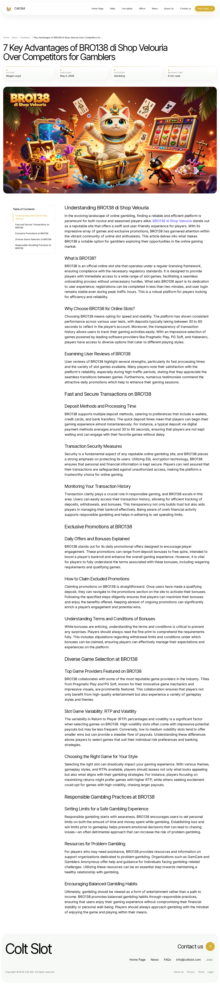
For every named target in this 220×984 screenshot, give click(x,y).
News (15, 37)
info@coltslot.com (188, 959)
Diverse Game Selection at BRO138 (33, 239)
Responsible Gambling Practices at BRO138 (33, 246)
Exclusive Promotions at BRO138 (31, 233)
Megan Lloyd (13, 76)
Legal (210, 971)
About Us (179, 971)
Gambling (25, 37)
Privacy (191, 971)
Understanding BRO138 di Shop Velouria (31, 217)
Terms (201, 971)
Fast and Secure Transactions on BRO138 (32, 226)
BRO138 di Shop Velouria (172, 221)
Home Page (137, 959)
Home (6, 37)
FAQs (167, 959)
